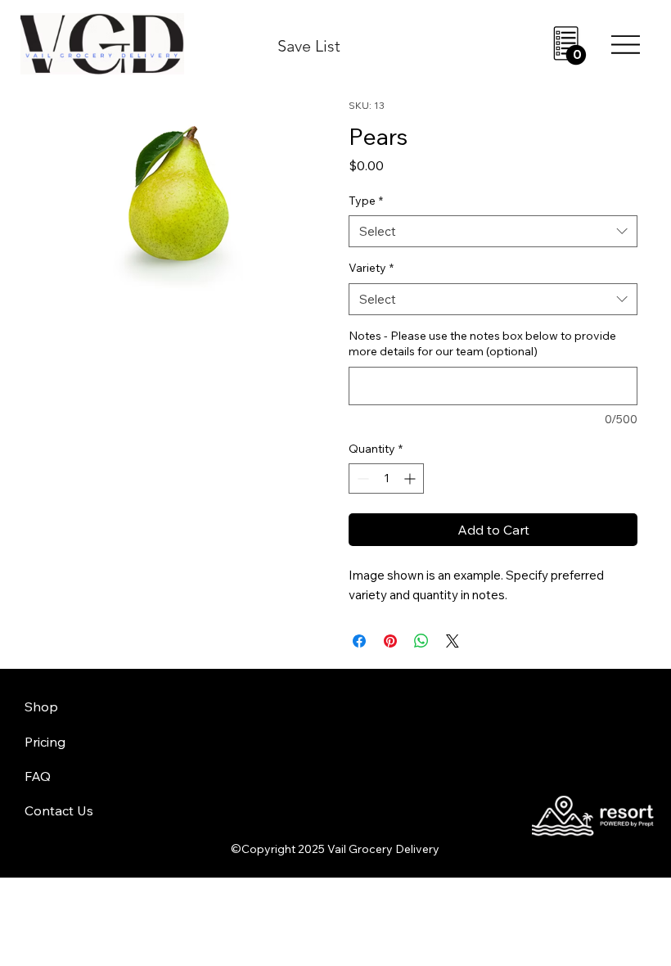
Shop (41, 706)
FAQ (38, 776)
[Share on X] (452, 641)
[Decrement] (361, 478)
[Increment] (411, 478)
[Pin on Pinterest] (390, 641)
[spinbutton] (386, 478)
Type (366, 200)
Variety (371, 267)
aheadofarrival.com (412, 760)
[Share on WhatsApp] (421, 641)
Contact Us (59, 810)
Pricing (45, 742)
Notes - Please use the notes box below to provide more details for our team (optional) (482, 343)
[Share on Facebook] (359, 641)
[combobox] (493, 231)
